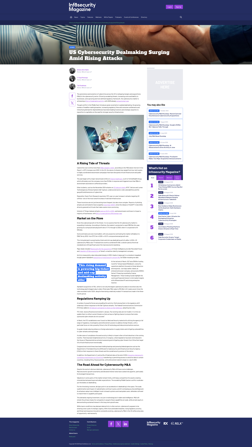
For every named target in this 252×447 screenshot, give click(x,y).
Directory (144, 17)
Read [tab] (152, 177)
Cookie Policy (144, 444)
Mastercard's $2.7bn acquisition (100, 249)
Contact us (72, 430)
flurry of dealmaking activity (95, 101)
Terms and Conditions (98, 444)
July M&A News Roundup (157, 136)
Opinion (72, 47)
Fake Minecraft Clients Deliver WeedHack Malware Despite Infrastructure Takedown (168, 197)
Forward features (91, 425)
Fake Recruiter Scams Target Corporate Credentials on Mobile (169, 238)
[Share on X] (72, 103)
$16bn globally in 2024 (107, 168)
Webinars (98, 17)
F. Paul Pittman (82, 78)
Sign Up (178, 7)
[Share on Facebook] (72, 96)
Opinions (88, 22)
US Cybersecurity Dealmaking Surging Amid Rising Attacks (108, 22)
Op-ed (88, 427)
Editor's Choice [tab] (177, 177)
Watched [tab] (169, 177)
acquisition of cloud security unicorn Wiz (107, 257)
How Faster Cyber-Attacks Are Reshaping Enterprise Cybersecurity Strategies (169, 218)
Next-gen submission (93, 430)
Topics (82, 17)
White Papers (108, 17)
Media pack (72, 436)
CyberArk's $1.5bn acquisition (89, 251)
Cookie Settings (135, 444)
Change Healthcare (116, 179)
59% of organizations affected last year (109, 213)
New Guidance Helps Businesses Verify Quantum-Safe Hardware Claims (169, 208)
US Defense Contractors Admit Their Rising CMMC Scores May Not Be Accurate (170, 187)
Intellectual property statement (121, 444)
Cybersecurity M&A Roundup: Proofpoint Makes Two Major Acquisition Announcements (165, 157)
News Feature (154, 111)
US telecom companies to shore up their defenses (105, 308)
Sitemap (150, 444)
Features (90, 17)
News (76, 17)
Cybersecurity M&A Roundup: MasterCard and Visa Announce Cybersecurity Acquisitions (165, 115)
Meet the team (73, 427)
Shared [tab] (161, 177)
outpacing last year (122, 101)
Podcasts (118, 17)
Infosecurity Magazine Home (77, 22)
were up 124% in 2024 (107, 211)
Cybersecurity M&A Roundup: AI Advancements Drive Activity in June (162, 146)
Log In (170, 7)
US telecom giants (120, 187)
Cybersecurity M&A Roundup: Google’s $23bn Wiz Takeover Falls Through (165, 126)
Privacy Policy (108, 444)
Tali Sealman (81, 85)
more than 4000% (109, 205)
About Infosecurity (74, 425)
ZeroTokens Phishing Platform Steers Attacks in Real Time (169, 228)
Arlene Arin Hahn (83, 70)
